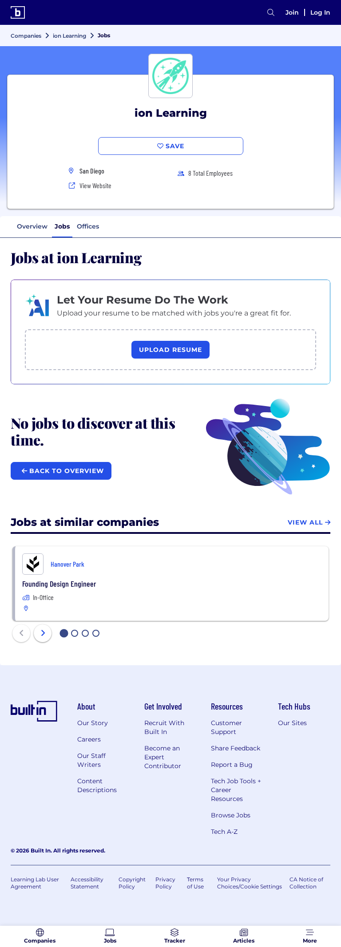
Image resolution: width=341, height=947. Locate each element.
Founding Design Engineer (59, 583)
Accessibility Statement (87, 883)
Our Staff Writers (91, 760)
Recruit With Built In (164, 727)
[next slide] (43, 633)
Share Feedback (235, 748)
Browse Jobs (230, 815)
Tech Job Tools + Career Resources (236, 790)
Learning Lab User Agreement (35, 883)
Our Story (92, 723)
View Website (95, 185)
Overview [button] (32, 226)
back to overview (65, 471)
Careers (89, 739)
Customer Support (226, 727)
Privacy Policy (165, 883)
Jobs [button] (62, 226)
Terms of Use (195, 883)
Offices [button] (88, 226)
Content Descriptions (97, 785)
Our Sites (292, 723)
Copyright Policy (132, 883)
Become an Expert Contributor (162, 757)
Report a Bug (232, 765)
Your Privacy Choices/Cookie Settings (249, 883)
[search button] (270, 12)
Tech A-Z (224, 832)
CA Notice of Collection (306, 883)
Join (292, 12)
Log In (320, 12)
